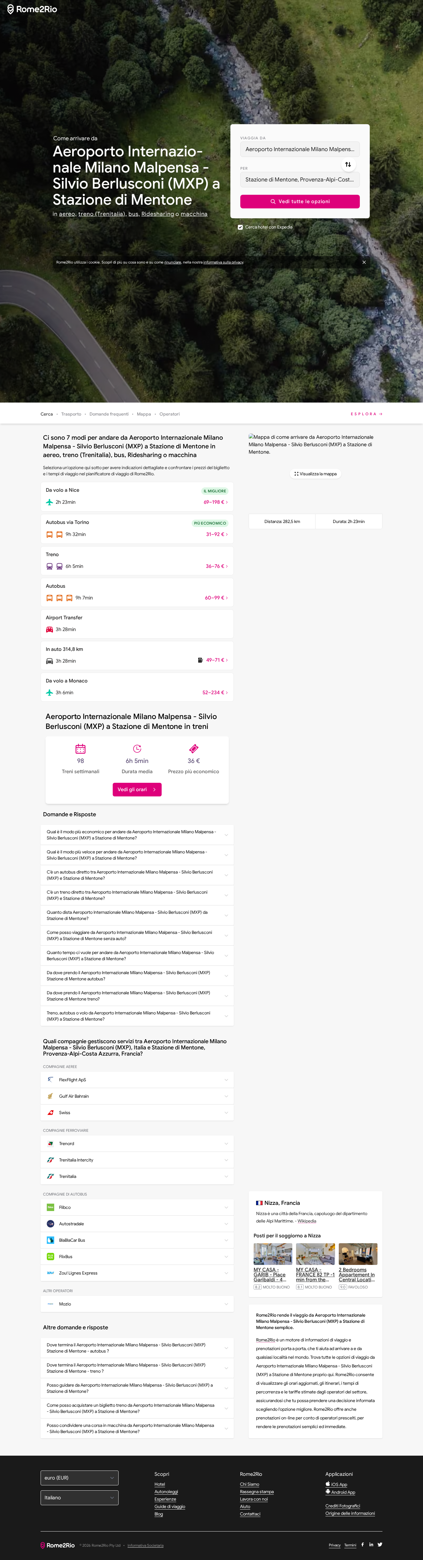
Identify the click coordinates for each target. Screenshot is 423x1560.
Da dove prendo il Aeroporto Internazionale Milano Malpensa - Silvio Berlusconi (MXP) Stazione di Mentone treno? (128, 996)
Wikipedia (307, 1221)
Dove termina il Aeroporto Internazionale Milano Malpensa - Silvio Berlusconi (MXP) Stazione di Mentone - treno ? (126, 1368)
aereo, (68, 214)
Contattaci (250, 1514)
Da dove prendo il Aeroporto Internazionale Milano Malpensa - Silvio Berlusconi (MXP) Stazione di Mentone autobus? (128, 976)
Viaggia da (253, 138)
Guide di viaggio (170, 1506)
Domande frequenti (109, 414)
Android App (342, 1492)
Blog (159, 1514)
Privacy (335, 1545)
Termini (350, 1545)
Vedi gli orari (132, 790)
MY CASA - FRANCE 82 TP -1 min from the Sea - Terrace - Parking (315, 1280)
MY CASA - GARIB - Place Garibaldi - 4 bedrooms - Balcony (270, 1280)
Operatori (169, 414)
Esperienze (165, 1499)
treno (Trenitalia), (102, 214)
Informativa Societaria (146, 1546)
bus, (134, 214)
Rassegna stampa (257, 1491)
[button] (300, 201)
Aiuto (245, 1506)
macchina (194, 214)
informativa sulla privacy (223, 262)
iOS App (338, 1484)
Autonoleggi (166, 1491)
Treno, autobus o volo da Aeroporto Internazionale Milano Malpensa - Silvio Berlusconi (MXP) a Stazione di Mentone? (128, 1016)
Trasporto (71, 414)
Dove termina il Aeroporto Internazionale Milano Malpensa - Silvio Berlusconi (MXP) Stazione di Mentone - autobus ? (126, 1348)
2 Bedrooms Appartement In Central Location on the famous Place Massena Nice (358, 1282)
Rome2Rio (265, 1340)
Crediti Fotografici (342, 1506)
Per (244, 168)
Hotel (160, 1484)
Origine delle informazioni (350, 1513)
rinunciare (172, 262)
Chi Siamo (249, 1484)
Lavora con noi (254, 1499)
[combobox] (300, 149)
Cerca (47, 414)
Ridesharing (158, 214)
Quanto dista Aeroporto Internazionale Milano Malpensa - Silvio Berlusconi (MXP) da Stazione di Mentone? (127, 915)
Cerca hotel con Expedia (268, 227)
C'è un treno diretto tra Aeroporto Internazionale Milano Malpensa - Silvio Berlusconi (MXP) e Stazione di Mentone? (127, 895)
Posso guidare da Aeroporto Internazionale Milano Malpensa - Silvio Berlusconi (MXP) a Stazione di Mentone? (130, 1388)
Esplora (364, 414)
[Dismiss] (364, 262)
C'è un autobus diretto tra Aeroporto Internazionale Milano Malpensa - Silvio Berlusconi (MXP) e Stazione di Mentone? (130, 875)
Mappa (144, 414)
